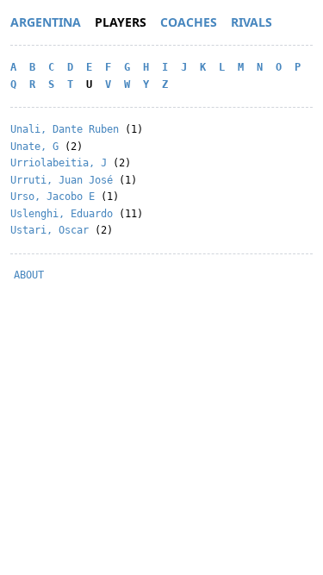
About (29, 275)
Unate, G (34, 147)
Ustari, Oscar (49, 230)
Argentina (45, 22)
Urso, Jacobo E (52, 197)
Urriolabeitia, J (58, 163)
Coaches (188, 22)
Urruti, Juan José (61, 180)
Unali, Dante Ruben (64, 129)
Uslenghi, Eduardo (61, 214)
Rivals (251, 22)
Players (120, 22)
